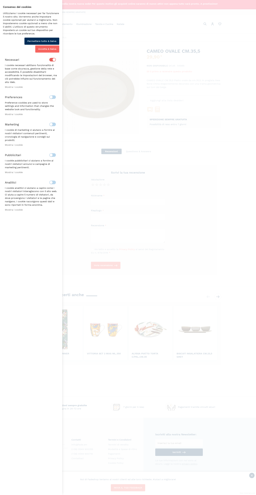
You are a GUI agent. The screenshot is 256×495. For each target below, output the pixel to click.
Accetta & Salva (47, 49)
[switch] (52, 59)
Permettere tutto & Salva (41, 41)
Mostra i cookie (14, 87)
